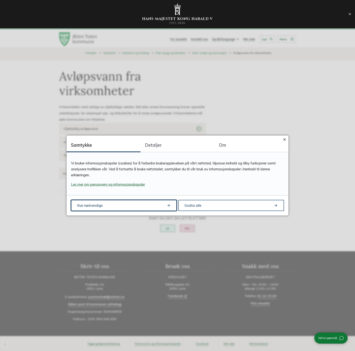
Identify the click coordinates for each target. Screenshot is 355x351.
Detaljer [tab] (153, 145)
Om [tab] (222, 145)
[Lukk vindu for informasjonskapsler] (284, 139)
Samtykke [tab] (81, 145)
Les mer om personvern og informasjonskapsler (108, 184)
